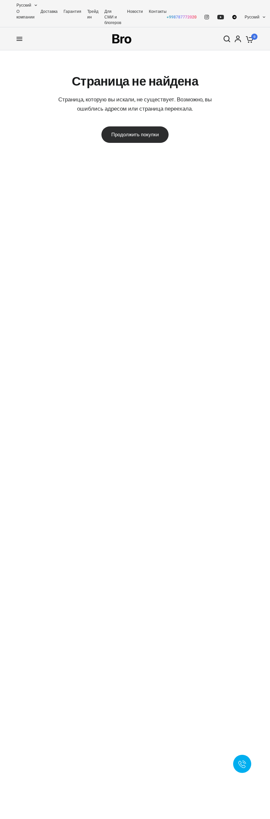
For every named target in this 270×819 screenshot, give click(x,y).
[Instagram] (206, 17)
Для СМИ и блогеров (112, 17)
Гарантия (72, 11)
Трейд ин (92, 14)
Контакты (158, 11)
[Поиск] (226, 38)
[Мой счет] (237, 38)
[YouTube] (220, 17)
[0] (248, 38)
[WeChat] (234, 17)
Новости (135, 11)
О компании (25, 14)
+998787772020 (182, 17)
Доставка (49, 11)
